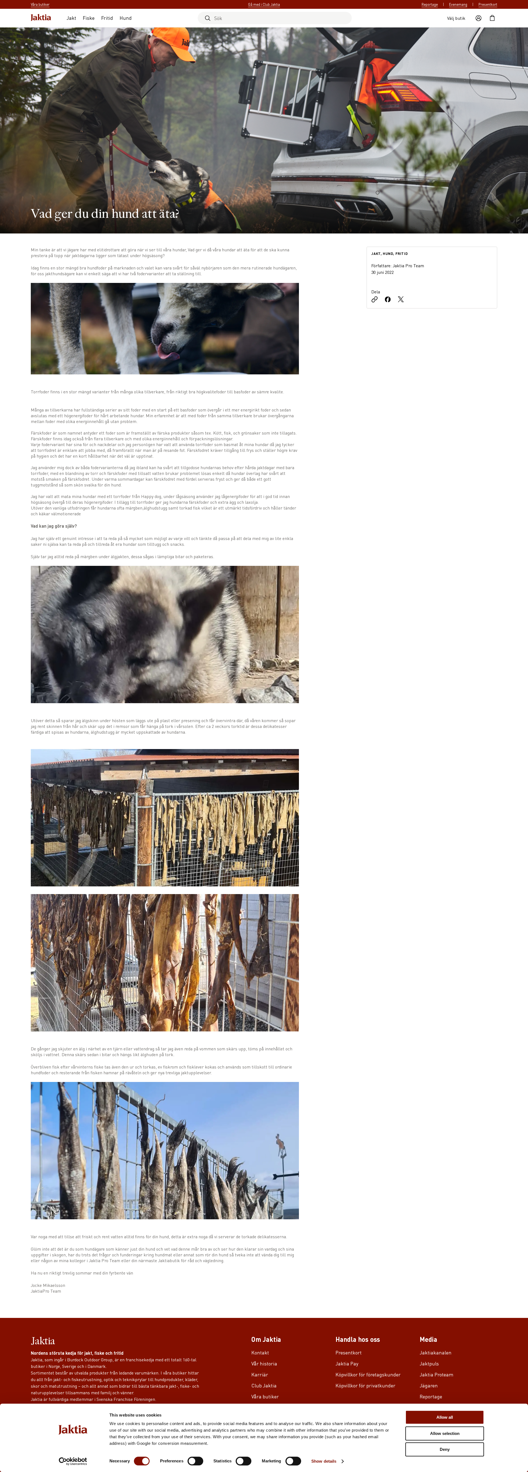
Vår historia (264, 1363)
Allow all (444, 1417)
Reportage (430, 4)
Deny (445, 1449)
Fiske (89, 18)
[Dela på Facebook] (387, 300)
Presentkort (488, 4)
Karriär (259, 1374)
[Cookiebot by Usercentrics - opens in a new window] (73, 1461)
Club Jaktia (264, 1385)
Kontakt (260, 1352)
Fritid (107, 18)
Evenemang (458, 4)
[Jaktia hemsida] (41, 18)
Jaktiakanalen (436, 1352)
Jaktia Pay (347, 1363)
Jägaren (429, 1385)
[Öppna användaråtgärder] (478, 18)
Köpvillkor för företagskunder (368, 1374)
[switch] (195, 1461)
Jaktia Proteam (436, 1374)
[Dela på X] (401, 300)
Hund (126, 18)
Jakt (71, 18)
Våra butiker (265, 1396)
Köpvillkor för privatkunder (365, 1385)
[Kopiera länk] (374, 300)
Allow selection (445, 1433)
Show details (323, 1461)
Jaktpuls (429, 1363)
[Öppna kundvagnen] (492, 18)
